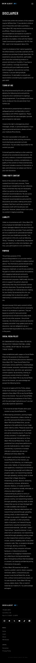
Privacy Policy (6, 651)
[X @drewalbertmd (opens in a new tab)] (14, 621)
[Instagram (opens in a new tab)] (4, 621)
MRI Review (5, 639)
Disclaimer (5, 648)
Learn (4, 634)
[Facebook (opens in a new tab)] (9, 621)
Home (4, 631)
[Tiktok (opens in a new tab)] (24, 621)
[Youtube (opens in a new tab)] (19, 621)
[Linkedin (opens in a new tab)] (29, 621)
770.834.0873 (6, 610)
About (4, 637)
